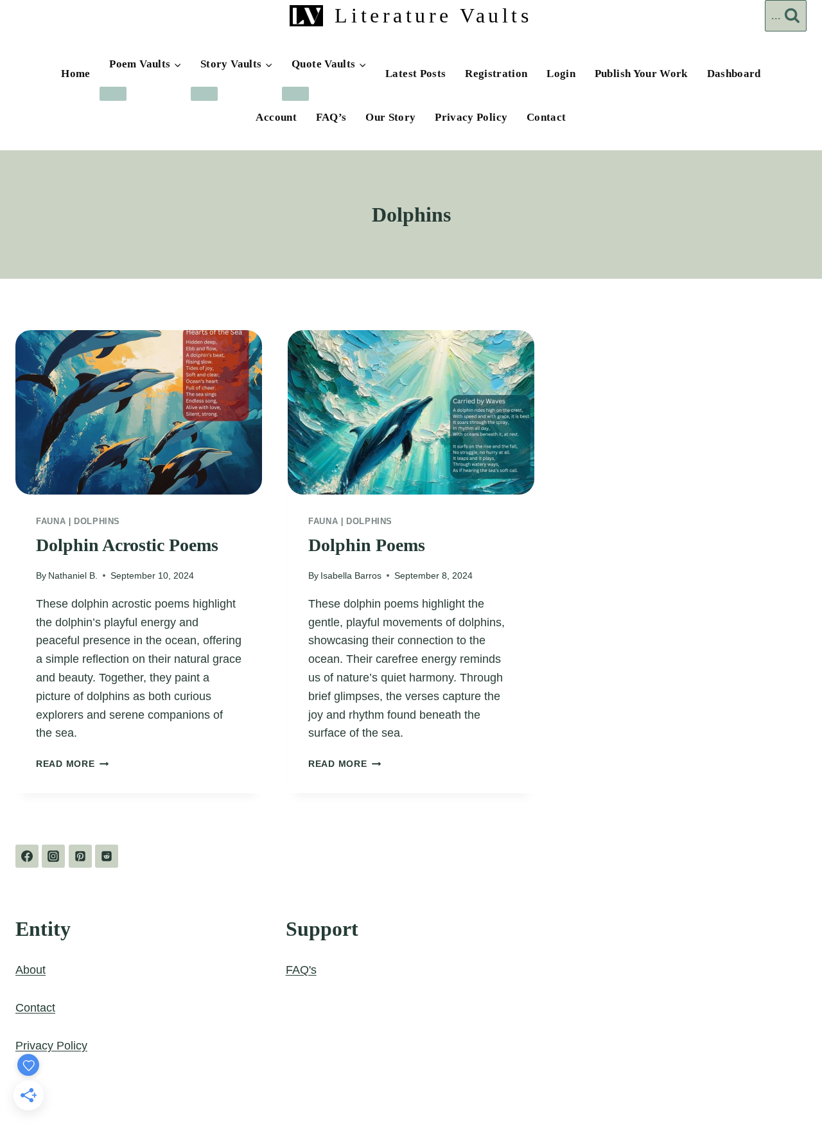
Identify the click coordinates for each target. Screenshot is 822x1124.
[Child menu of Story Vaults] (204, 94)
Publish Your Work (641, 73)
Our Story (390, 117)
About (30, 969)
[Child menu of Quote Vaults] (295, 94)
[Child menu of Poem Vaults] (113, 94)
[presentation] (138, 412)
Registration (496, 73)
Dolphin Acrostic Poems (127, 545)
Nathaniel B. (73, 575)
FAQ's (301, 969)
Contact (546, 117)
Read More (72, 764)
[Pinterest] (80, 856)
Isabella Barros (350, 575)
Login (561, 73)
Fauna (51, 521)
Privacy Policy (471, 117)
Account (276, 117)
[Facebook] (27, 856)
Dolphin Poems (366, 545)
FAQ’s (331, 117)
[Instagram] (53, 856)
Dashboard (734, 73)
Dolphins (97, 521)
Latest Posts (415, 73)
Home (75, 73)
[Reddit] (106, 856)
